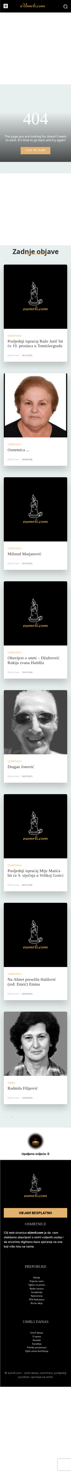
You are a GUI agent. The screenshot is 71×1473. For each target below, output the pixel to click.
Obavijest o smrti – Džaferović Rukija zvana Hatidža (33, 660)
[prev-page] (6, 1117)
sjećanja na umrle (42, 1377)
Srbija (11, 1083)
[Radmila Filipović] (35, 1044)
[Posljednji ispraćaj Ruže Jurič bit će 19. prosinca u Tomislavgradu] (35, 297)
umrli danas (31, 1373)
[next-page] (12, 1117)
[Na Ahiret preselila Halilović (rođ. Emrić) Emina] (35, 935)
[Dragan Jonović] (35, 722)
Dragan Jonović (21, 766)
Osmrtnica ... (19, 449)
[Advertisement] (35, 48)
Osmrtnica (15, 336)
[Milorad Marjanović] (35, 509)
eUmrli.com (13, 355)
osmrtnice (46, 1373)
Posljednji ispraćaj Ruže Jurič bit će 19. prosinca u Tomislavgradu (35, 343)
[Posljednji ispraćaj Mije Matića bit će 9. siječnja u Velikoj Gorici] (35, 826)
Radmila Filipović (23, 1088)
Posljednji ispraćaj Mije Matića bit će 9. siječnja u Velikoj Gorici (35, 873)
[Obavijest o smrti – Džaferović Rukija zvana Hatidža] (35, 613)
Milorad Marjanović (24, 553)
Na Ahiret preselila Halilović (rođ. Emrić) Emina (32, 981)
